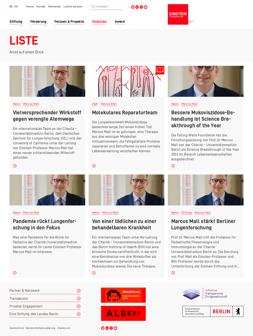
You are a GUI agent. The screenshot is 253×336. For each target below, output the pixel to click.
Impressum (63, 328)
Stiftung (186, 212)
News (16, 103)
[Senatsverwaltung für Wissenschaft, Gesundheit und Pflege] (213, 313)
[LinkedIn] (137, 6)
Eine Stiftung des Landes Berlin (33, 314)
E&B (95, 103)
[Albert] (131, 313)
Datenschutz (16, 328)
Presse (30, 6)
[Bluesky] (133, 6)
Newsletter (54, 6)
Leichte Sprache (73, 6)
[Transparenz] (213, 295)
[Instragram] (141, 6)
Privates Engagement (26, 306)
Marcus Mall (31, 103)
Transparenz (18, 298)
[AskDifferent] (131, 295)
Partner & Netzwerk (24, 290)
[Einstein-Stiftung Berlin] (206, 14)
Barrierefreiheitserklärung (40, 328)
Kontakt (41, 6)
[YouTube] (145, 6)
